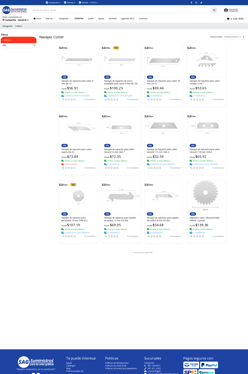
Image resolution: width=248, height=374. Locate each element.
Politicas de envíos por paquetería (121, 368)
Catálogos (71, 365)
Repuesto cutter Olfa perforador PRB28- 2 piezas (205, 219)
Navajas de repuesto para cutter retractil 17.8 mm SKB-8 (205, 150)
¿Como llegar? (154, 371)
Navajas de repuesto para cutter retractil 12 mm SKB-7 (119, 150)
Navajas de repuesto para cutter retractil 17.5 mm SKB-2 (162, 150)
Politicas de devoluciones (117, 363)
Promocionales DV (75, 371)
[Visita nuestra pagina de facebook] (191, 2)
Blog (68, 368)
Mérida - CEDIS (88, 2)
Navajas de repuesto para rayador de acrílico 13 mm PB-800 (120, 219)
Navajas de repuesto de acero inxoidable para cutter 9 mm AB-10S (121, 82)
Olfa (4, 45)
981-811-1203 (154, 368)
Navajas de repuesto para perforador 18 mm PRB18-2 (74, 219)
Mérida (70, 2)
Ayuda (101, 18)
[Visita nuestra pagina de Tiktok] (201, 2)
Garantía (113, 18)
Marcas (49, 18)
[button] (16, 19)
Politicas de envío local (115, 365)
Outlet (91, 18)
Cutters (18, 26)
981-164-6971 (154, 365)
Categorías (64, 18)
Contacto (143, 18)
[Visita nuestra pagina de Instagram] (196, 2)
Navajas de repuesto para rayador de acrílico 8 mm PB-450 (163, 219)
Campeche (53, 2)
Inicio (38, 18)
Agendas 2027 (127, 18)
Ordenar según (216, 37)
